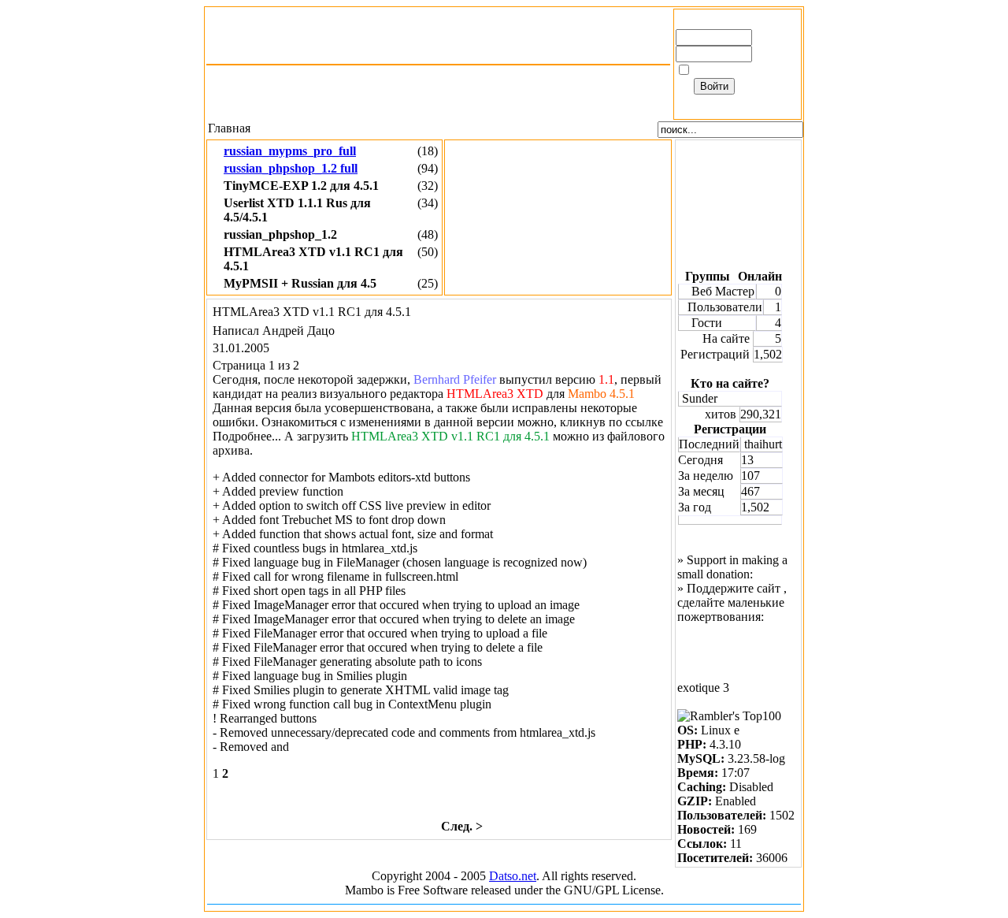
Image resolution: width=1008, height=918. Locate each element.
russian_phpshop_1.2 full (291, 168)
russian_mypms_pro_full (290, 151)
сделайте (700, 602)
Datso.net (512, 876)
